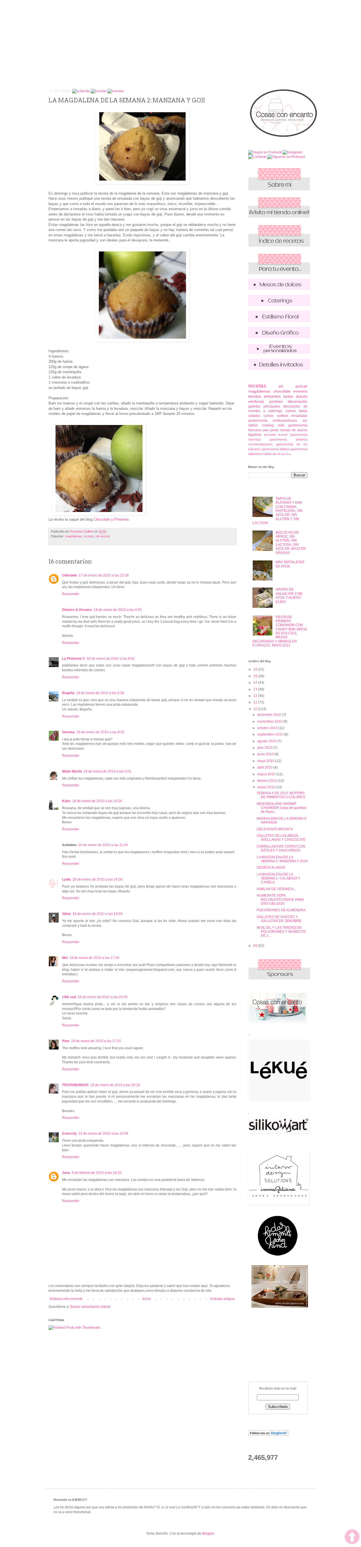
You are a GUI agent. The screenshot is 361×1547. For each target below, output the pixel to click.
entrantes (272, 396)
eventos (300, 391)
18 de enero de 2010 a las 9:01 (107, 771)
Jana (66, 1173)
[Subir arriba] (352, 1537)
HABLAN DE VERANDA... (276, 889)
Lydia (66, 879)
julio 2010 (265, 748)
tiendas (254, 396)
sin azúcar (103, 536)
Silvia (66, 914)
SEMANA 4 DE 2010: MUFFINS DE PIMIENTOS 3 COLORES (281, 795)
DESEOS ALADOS (271, 868)
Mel (65, 958)
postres (276, 401)
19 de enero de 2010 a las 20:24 (115, 1085)
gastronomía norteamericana (272, 420)
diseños (286, 453)
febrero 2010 (267, 781)
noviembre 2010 (270, 721)
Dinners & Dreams (77, 610)
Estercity (69, 1134)
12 (255, 696)
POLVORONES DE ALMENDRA (281, 910)
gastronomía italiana (275, 449)
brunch (283, 434)
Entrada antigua (222, 1299)
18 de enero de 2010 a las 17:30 (94, 958)
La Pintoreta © (73, 659)
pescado (270, 434)
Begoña (68, 693)
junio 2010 (265, 754)
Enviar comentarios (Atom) (90, 1307)
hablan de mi (271, 453)
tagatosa (254, 435)
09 (255, 946)
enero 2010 (266, 787)
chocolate (281, 391)
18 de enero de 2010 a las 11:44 (103, 845)
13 (255, 689)
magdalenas (73, 536)
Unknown (69, 575)
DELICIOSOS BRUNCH (275, 829)
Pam (65, 1041)
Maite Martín (72, 771)
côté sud (69, 997)
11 (255, 702)
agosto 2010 (267, 741)
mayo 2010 (266, 761)
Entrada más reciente (66, 1299)
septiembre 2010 (270, 734)
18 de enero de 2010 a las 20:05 (102, 997)
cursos (268, 416)
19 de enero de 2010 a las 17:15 (96, 1041)
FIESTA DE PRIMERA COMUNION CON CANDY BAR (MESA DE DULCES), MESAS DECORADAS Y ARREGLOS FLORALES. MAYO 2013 (279, 631)
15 (255, 676)
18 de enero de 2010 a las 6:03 (111, 659)
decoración (297, 401)
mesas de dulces (293, 430)
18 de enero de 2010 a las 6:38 (100, 693)
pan (266, 430)
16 (255, 669)
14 (255, 683)
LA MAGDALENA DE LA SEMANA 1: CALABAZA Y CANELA (278, 878)
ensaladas (299, 416)
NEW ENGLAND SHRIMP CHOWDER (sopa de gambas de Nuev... (282, 808)
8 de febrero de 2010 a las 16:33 (97, 1173)
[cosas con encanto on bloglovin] (268, 1435)
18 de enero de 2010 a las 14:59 (97, 914)
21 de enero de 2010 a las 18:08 (103, 1134)
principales (271, 406)
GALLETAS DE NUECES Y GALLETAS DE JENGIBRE (279, 919)
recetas (88, 536)
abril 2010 (265, 767)
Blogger (208, 1533)
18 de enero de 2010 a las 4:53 (118, 610)
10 (255, 709)
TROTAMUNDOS (75, 1085)
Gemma (68, 732)
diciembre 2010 (269, 715)
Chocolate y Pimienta (111, 519)
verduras (256, 401)
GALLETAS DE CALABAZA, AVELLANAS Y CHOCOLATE (281, 838)
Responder (70, 594)
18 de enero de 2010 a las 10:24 (97, 801)
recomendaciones (260, 444)
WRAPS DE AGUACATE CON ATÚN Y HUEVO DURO (289, 595)
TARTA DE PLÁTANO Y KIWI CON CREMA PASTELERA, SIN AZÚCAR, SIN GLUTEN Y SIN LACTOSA (277, 511)
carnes (290, 411)
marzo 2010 (266, 774)
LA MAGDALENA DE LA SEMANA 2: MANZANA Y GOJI (282, 859)
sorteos (282, 416)
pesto (274, 430)
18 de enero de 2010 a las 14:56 (97, 879)
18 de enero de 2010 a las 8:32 (100, 732)
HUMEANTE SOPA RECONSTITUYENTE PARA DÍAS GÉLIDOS (280, 900)
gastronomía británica (288, 439)
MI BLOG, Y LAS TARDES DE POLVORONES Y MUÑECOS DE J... (281, 932)
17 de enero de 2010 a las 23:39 (104, 575)
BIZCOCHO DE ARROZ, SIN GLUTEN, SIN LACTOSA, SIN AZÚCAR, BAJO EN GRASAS (291, 543)
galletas (254, 406)
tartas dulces (295, 396)
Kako (66, 801)
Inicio (146, 1299)
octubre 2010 (267, 728)
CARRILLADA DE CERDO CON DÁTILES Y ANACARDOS (281, 848)
